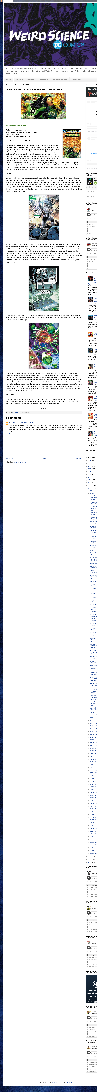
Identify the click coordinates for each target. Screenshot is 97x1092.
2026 (90, 460)
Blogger (69, 1082)
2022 (90, 471)
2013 (90, 862)
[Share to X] (25, 412)
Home (8, 79)
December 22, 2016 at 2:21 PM (24, 423)
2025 (90, 463)
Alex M (11, 423)
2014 (90, 859)
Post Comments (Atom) (21, 462)
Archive (19, 79)
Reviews (31, 79)
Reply (11, 434)
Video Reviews (60, 79)
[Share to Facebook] (26, 412)
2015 (90, 856)
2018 (90, 483)
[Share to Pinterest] (28, 412)
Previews (44, 79)
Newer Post (9, 458)
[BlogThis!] (24, 412)
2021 (90, 474)
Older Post (78, 458)
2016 (90, 488)
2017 (90, 485)
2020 (90, 477)
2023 (90, 469)
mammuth (55, 1082)
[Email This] (22, 412)
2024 (90, 466)
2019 (90, 480)
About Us (76, 79)
